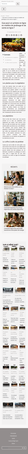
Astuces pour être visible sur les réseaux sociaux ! (13, 188)
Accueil (2, 16)
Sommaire (7, 55)
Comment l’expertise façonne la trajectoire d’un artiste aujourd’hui (13, 209)
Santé (13, 438)
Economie (13, 433)
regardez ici (20, 88)
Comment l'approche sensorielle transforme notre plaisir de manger (14, 229)
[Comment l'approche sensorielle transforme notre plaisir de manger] (14, 220)
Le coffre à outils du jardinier (11, 62)
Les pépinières (8, 60)
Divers (7, 16)
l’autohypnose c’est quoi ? (8, 404)
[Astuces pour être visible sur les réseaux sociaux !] (14, 178)
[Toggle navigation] (4, 9)
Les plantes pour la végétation (11, 57)
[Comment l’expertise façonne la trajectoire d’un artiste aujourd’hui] (14, 199)
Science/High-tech (13, 441)
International (13, 436)
